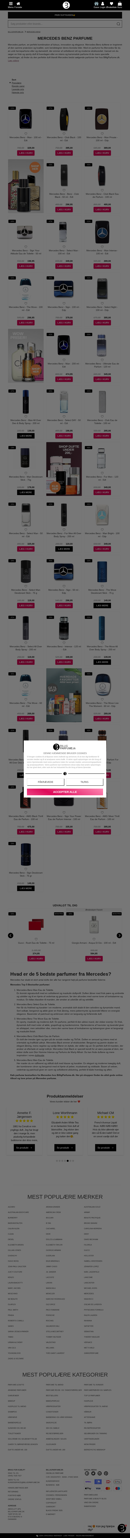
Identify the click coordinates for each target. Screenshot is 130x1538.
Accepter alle (65, 792)
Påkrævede (45, 782)
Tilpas (84, 782)
